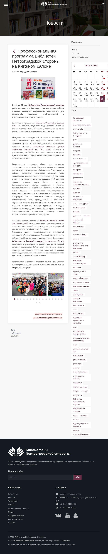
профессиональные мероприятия (81, 339)
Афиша (11, 505)
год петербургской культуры (80, 164)
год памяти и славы (81, 282)
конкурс (84, 415)
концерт (85, 391)
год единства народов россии (79, 332)
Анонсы (75, 50)
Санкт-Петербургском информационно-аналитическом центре (48, 544)
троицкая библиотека (77, 300)
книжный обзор (79, 257)
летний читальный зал (80, 350)
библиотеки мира (80, 387)
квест (75, 345)
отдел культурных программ (80, 425)
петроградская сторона (79, 377)
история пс (77, 395)
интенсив (76, 155)
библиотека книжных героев (79, 262)
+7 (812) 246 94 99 (68, 508)
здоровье (76, 216)
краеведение (78, 295)
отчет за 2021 (78, 314)
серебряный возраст (78, 221)
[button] (102, 5)
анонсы (76, 239)
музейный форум (80, 235)
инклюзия (77, 267)
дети (75, 140)
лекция (75, 391)
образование (78, 356)
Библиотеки (13, 494)
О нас (10, 512)
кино (75, 204)
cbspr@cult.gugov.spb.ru (70, 494)
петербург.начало (80, 372)
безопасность (78, 305)
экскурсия (84, 204)
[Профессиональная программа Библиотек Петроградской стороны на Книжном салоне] (38, 88)
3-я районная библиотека (78, 119)
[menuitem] (30, 493)
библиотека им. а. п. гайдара (80, 134)
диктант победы (79, 360)
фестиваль (77, 364)
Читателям (13, 501)
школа (75, 231)
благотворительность (82, 125)
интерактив (77, 383)
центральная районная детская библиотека (80, 245)
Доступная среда (15, 519)
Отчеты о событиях (80, 57)
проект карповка (79, 159)
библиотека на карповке (79, 410)
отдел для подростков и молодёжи (78, 320)
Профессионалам (16, 516)
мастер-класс (78, 227)
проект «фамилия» (81, 278)
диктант (76, 252)
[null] (15, 51)
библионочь (77, 174)
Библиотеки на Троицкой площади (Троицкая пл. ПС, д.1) (38, 241)
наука (75, 415)
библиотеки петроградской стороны (79, 402)
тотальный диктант (81, 434)
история (76, 212)
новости (76, 430)
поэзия (86, 216)
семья (75, 290)
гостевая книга (79, 208)
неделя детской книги (79, 272)
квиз (74, 309)
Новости (75, 53)
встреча (76, 368)
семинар (76, 193)
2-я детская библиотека (77, 198)
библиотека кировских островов (81, 183)
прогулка (76, 151)
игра (74, 327)
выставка (76, 189)
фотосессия (78, 178)
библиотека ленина (81, 286)
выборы (76, 419)
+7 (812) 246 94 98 (68, 504)
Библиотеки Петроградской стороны (46, 105)
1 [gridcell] (102, 76)
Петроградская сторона (18, 508)
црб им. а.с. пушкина (78, 145)
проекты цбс (78, 129)
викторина (77, 170)
